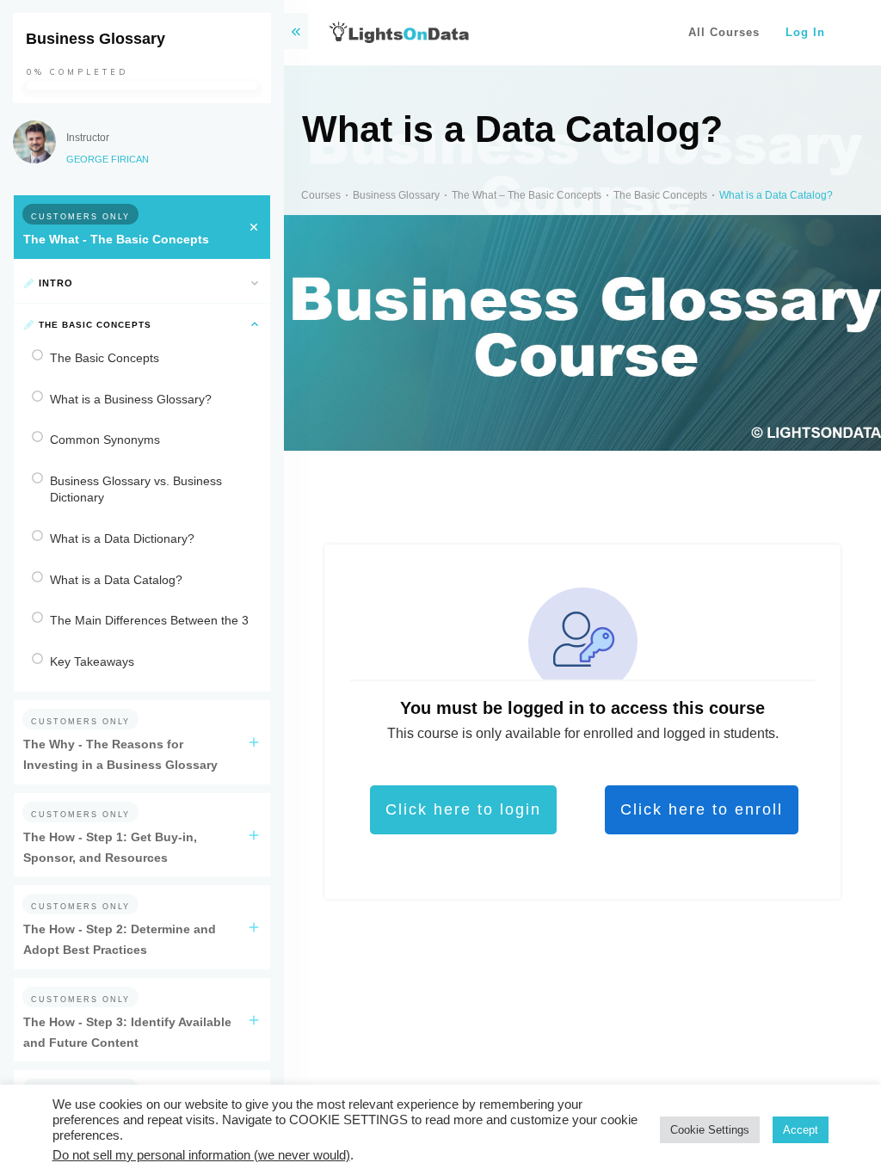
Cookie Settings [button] (709, 1129)
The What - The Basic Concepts (116, 239)
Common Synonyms (105, 439)
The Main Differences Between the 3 (149, 620)
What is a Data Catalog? (116, 580)
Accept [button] (800, 1129)
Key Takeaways (92, 661)
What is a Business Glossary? (131, 399)
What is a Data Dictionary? (122, 538)
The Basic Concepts (104, 358)
